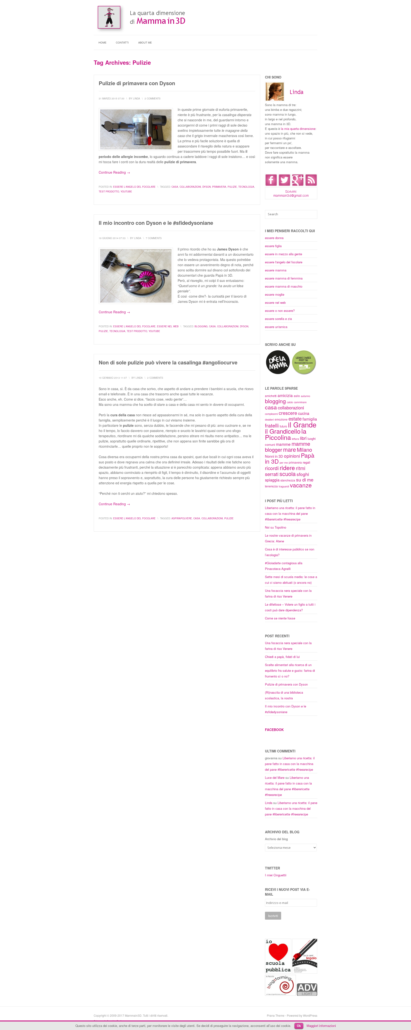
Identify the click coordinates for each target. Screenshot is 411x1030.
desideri (269, 419)
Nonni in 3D (274, 456)
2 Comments (153, 98)
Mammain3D (133, 1015)
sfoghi (303, 474)
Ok (299, 1025)
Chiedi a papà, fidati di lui (282, 656)
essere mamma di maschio (283, 286)
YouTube (126, 191)
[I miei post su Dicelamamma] (278, 374)
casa (174, 186)
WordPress (310, 1015)
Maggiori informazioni (321, 1025)
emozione (281, 419)
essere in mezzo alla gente (283, 254)
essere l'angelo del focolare (134, 186)
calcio (290, 402)
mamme (283, 444)
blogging (201, 326)
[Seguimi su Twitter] (284, 185)
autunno (305, 396)
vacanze (301, 485)
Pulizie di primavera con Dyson (137, 83)
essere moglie (274, 294)
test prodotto (109, 191)
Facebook (274, 729)
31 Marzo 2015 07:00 (111, 98)
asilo (297, 396)
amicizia (285, 395)
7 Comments (154, 238)
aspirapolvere (181, 518)
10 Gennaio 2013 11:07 (113, 377)
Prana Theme (275, 1015)
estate (295, 418)
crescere (288, 412)
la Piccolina (285, 434)
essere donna (274, 237)
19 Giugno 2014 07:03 (112, 238)
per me (284, 462)
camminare (300, 402)
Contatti (122, 42)
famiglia (310, 419)
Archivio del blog (276, 839)
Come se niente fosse (280, 618)
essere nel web (168, 326)
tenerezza (271, 486)
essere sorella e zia (278, 318)
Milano (304, 449)
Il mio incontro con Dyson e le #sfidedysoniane (156, 222)
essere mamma (275, 270)
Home (102, 42)
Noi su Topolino (275, 527)
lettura (295, 439)
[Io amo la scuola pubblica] (278, 972)
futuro (283, 426)
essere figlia (273, 246)
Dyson (206, 186)
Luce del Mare (274, 777)
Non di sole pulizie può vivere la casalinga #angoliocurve (168, 362)
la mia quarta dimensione (298, 128)
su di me (304, 479)
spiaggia (272, 480)
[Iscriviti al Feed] (311, 185)
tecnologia (246, 186)
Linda (268, 802)
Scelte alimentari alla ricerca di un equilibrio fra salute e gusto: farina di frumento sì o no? (290, 670)
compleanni (271, 414)
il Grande (302, 424)
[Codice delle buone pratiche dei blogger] (307, 994)
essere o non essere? (280, 310)
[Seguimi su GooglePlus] (298, 185)
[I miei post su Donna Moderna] (304, 374)
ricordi (272, 467)
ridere (287, 467)
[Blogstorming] (280, 994)
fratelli (272, 425)
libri (303, 438)
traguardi (284, 486)
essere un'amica (276, 326)
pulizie (232, 186)
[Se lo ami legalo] (304, 972)
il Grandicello (282, 431)
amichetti (271, 396)
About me (145, 42)
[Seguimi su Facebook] (271, 185)
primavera (219, 186)
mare (289, 449)
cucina (303, 413)
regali (306, 462)
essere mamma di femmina (284, 278)
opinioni (292, 455)
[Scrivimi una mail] (291, 198)
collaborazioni (190, 186)
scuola (287, 474)
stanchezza (287, 480)
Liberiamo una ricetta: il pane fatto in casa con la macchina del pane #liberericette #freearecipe (290, 513)
